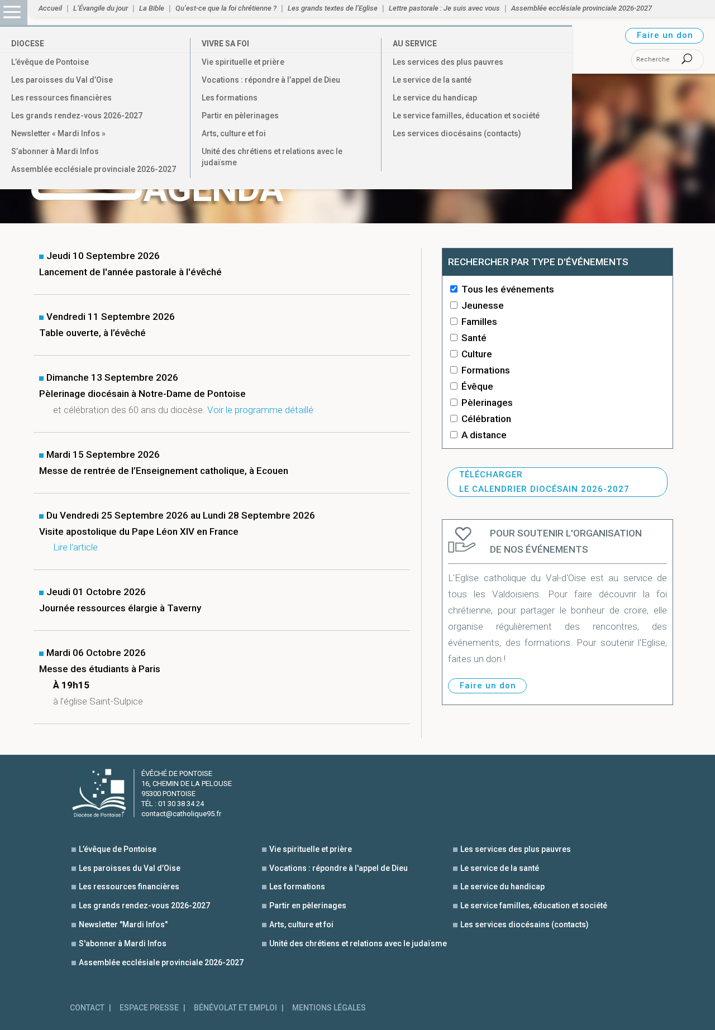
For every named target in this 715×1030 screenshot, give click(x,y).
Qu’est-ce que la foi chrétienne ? (226, 8)
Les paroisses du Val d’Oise (62, 79)
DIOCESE (27, 43)
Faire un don (665, 35)
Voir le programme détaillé (260, 409)
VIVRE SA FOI (225, 43)
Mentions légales (329, 1008)
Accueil (50, 8)
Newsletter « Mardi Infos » (58, 133)
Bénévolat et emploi (235, 1008)
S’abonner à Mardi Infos (55, 151)
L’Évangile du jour (100, 8)
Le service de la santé (432, 79)
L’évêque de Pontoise (50, 62)
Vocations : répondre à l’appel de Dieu (271, 79)
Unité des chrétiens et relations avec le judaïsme (272, 157)
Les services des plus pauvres (448, 62)
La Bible (151, 8)
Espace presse (149, 1008)
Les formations (230, 97)
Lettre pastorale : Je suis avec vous (444, 8)
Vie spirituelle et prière (243, 62)
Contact (87, 1008)
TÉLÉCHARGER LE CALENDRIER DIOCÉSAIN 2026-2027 (544, 482)
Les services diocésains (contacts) (457, 133)
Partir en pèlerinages (240, 115)
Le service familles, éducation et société (466, 115)
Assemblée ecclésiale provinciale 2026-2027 (93, 169)
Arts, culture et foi (234, 133)
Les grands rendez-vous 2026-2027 (76, 115)
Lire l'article (75, 547)
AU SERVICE (415, 43)
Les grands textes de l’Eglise (333, 8)
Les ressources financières (61, 97)
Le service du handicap (435, 97)
